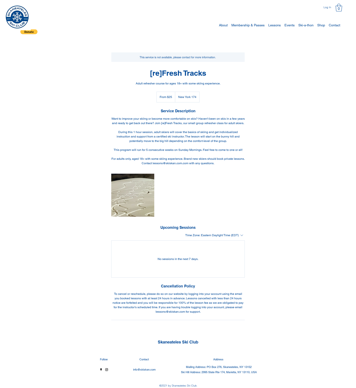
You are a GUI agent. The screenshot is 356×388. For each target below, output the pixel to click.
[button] (339, 8)
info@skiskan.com (144, 369)
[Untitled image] (132, 195)
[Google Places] (101, 369)
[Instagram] (106, 369)
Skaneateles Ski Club (178, 342)
